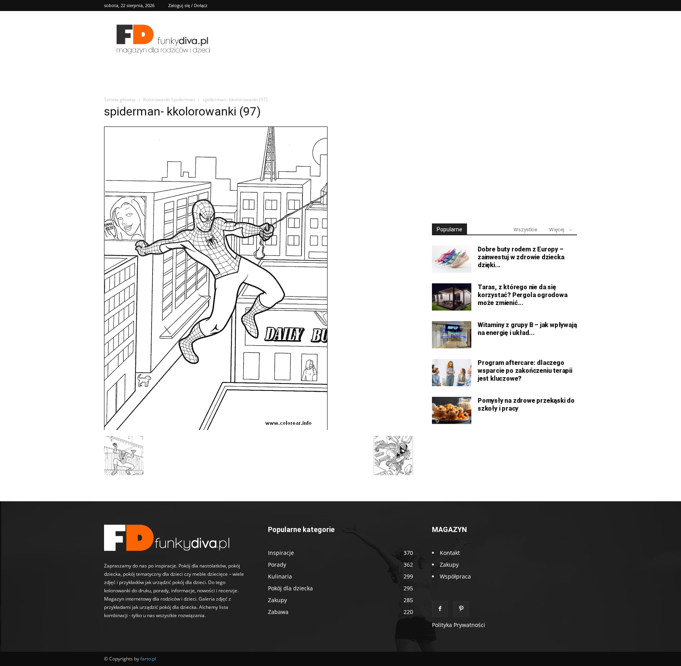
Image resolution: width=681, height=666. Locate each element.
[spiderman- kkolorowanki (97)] (215, 427)
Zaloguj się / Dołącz (187, 5)
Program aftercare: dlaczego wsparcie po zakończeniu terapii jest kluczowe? (525, 370)
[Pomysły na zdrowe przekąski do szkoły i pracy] (451, 410)
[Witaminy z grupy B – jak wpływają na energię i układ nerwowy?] (451, 334)
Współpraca (455, 576)
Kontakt (450, 552)
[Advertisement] (504, 157)
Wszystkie (525, 230)
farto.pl (148, 658)
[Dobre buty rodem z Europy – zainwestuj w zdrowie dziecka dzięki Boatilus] (451, 259)
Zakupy (449, 564)
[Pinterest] (461, 609)
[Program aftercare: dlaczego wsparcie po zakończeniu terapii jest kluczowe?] (451, 372)
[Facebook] (440, 609)
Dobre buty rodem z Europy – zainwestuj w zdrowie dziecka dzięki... (521, 257)
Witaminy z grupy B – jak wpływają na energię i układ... (527, 329)
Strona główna (120, 99)
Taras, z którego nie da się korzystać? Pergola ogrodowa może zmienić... (523, 295)
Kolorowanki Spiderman (169, 99)
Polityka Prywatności (458, 625)
